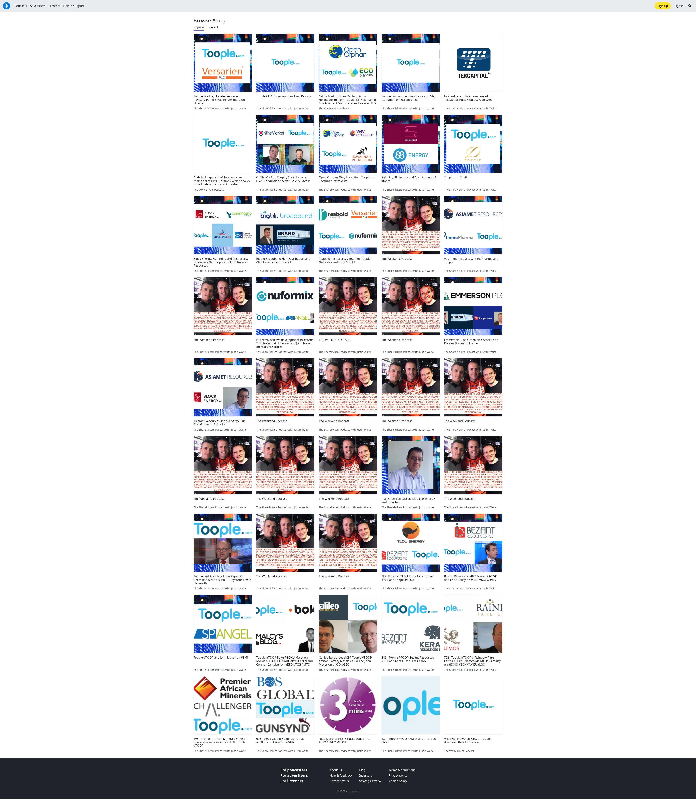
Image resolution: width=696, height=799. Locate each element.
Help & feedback (341, 775)
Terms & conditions (402, 770)
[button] (690, 5)
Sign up (663, 6)
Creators (54, 6)
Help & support (73, 6)
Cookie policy (398, 781)
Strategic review (370, 781)
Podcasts (20, 6)
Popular (199, 27)
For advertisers (294, 775)
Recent (213, 27)
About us (336, 770)
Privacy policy (398, 775)
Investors (365, 775)
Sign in (679, 6)
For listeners (292, 780)
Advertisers (37, 6)
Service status (339, 781)
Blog (362, 770)
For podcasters (294, 769)
